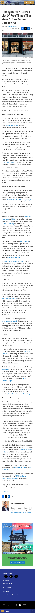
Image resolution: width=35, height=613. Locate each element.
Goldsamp (5, 369)
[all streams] (32, 611)
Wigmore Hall (24, 241)
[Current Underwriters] (17, 538)
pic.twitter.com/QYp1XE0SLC (17, 437)
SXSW (14, 219)
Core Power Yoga (14, 394)
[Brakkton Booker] (5, 506)
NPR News (6, 491)
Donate (29, 2)
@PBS (9, 423)
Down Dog (26, 394)
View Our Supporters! (17, 562)
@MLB (29, 433)
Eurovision (5, 219)
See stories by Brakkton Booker (21, 512)
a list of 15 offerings (8, 162)
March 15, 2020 (26, 441)
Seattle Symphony (8, 224)
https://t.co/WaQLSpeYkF (17, 435)
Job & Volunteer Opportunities (11, 595)
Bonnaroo (27, 217)
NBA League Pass (20, 467)
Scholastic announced (9, 321)
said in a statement (13, 257)
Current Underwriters (17, 558)
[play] (3, 611)
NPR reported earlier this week (14, 261)
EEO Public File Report (9, 584)
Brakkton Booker (12, 26)
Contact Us (6, 591)
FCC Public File (7, 587)
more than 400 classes (9, 299)
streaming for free (12, 125)
